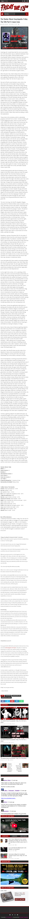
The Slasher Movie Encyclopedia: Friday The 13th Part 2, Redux (13, 740)
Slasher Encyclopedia (6, 697)
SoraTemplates (9, 917)
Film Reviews (8, 695)
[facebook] (24, 1)
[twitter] (22, 1)
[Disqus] (14, 796)
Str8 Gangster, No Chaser (10, 647)
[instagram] (26, 1)
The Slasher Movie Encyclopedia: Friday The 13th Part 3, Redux (13, 721)
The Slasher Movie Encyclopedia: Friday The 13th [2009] (13, 758)
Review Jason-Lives (16, 695)
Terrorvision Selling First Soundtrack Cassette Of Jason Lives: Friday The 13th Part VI (17, 856)
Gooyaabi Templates (23, 917)
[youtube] (27, 1)
